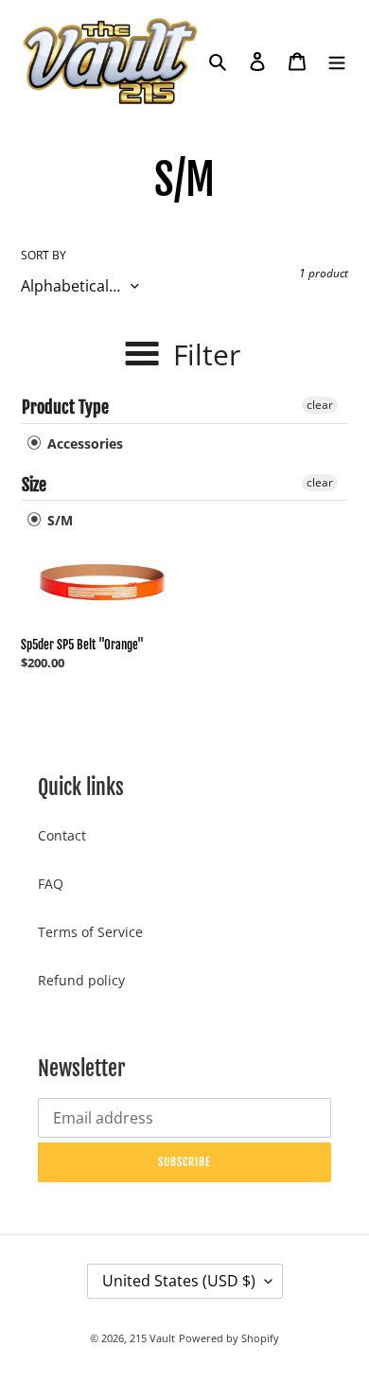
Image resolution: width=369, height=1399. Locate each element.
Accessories (83, 443)
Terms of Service (90, 932)
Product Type (65, 407)
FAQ (50, 884)
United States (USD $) (178, 1280)
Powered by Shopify (229, 1338)
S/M (58, 520)
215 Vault (152, 1338)
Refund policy (81, 980)
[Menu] (337, 60)
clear (320, 405)
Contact (62, 835)
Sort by (43, 255)
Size (34, 484)
